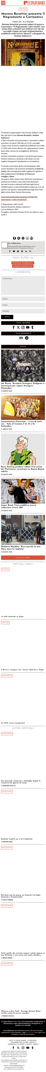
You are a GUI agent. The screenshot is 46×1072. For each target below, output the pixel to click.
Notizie (23, 9)
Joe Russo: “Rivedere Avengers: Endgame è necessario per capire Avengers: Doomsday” (23, 385)
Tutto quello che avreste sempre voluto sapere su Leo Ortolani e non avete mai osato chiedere (23, 954)
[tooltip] (14, 238)
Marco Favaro (8, 958)
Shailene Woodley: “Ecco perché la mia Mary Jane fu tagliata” (21, 548)
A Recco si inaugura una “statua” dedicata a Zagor (22, 670)
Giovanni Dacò (8, 841)
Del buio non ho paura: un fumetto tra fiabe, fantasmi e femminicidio (21, 896)
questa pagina (30, 1032)
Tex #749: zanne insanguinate (13, 723)
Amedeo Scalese (8, 1016)
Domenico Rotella (9, 785)
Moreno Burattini (22, 266)
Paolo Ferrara (8, 900)
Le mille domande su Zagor (12, 616)
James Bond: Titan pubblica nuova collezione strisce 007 (18, 506)
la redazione (29, 22)
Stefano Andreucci (23, 263)
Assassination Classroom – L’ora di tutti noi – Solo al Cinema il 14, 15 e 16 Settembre (21, 424)
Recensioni (7, 676)
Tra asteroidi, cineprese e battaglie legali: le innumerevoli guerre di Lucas (21, 782)
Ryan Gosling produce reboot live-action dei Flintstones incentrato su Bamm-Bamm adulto (22, 469)
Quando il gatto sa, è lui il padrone (17, 839)
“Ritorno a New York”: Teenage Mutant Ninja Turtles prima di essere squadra (21, 1012)
